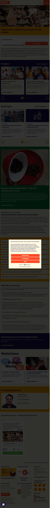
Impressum (21, 266)
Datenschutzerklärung (27, 266)
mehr (25, 261)
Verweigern (25, 258)
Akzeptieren (25, 255)
